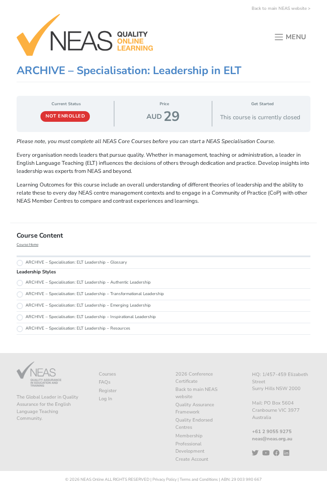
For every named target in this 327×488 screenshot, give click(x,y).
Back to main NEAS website (196, 393)
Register (108, 391)
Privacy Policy (164, 479)
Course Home (27, 244)
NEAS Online (92, 479)
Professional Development (189, 447)
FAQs (104, 382)
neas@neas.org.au (272, 439)
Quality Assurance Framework (194, 408)
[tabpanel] (163, 172)
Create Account (191, 459)
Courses (107, 374)
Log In (105, 399)
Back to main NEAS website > (281, 8)
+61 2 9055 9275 (272, 431)
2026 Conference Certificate (194, 378)
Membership (189, 436)
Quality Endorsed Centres (194, 424)
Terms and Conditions (199, 479)
